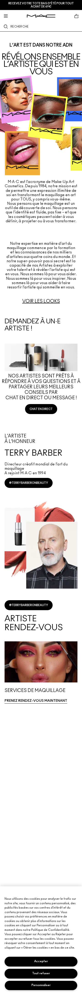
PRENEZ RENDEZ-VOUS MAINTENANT (36, 700)
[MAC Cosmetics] (41, 16)
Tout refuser (41, 973)
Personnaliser (41, 985)
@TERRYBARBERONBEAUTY (28, 483)
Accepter (41, 961)
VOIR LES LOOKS (41, 301)
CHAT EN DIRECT (41, 409)
